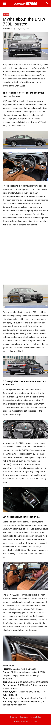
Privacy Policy (35, 717)
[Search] (47, 3)
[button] (4, 3)
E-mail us (13, 717)
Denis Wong (10, 29)
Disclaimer (24, 717)
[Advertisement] (25, 255)
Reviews (6, 14)
